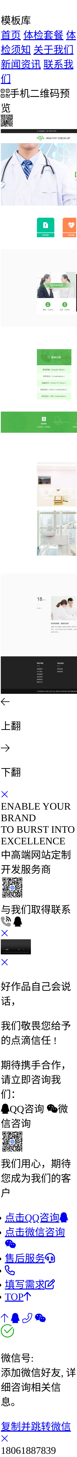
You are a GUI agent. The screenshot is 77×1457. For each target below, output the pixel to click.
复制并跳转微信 (36, 1426)
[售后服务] (27, 1318)
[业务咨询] (15, 1318)
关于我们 (53, 49)
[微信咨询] (40, 1318)
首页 (11, 35)
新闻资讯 (21, 64)
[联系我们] (10, 1270)
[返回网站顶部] (4, 1318)
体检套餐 (43, 35)
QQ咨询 (27, 1109)
